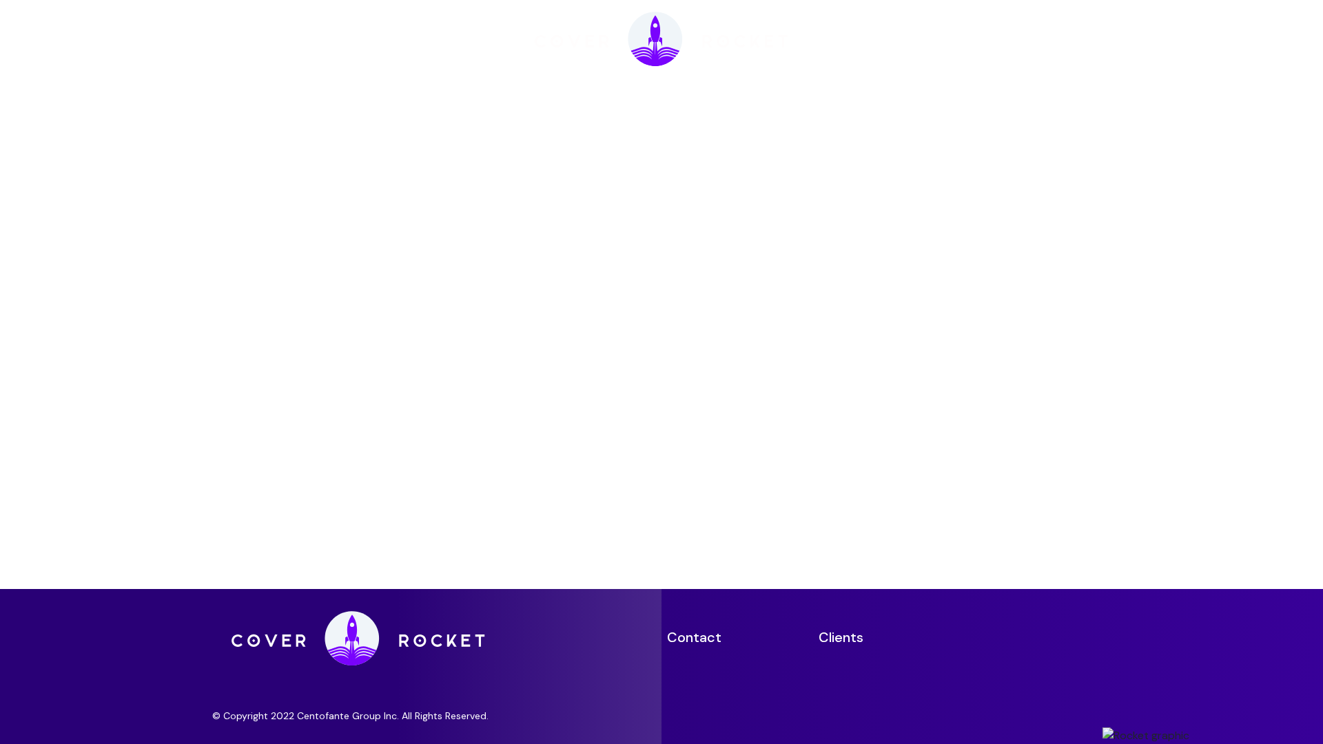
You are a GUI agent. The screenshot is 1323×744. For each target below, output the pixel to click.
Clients (841, 637)
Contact (694, 637)
